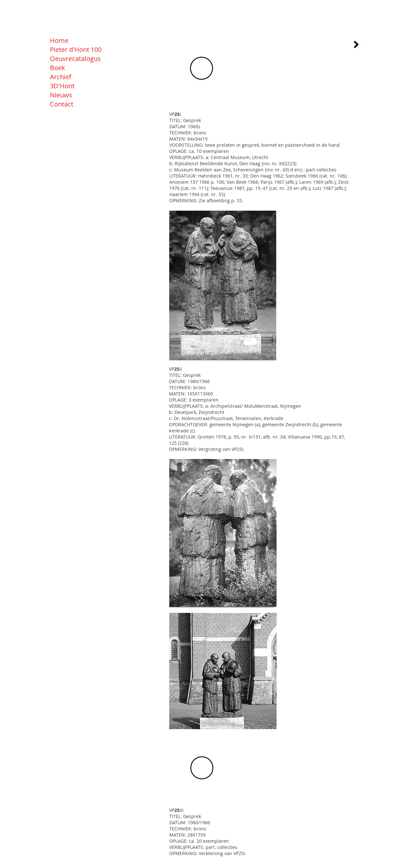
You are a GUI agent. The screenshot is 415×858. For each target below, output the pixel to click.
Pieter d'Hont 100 (75, 49)
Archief (60, 76)
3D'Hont (62, 85)
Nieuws (61, 95)
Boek (57, 67)
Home (59, 40)
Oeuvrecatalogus (75, 58)
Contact (61, 104)
